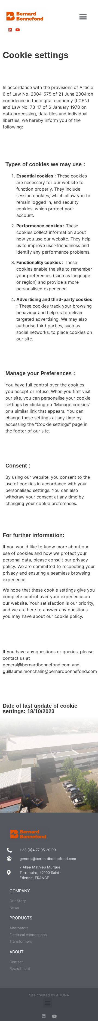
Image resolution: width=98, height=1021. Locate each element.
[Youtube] (54, 1016)
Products (21, 917)
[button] (83, 17)
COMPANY (20, 890)
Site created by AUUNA (49, 995)
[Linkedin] (44, 1016)
